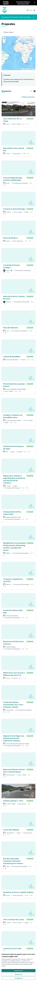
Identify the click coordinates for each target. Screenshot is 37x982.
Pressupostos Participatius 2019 (12, 17)
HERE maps (32, 69)
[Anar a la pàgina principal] (14, 10)
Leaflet (25, 69)
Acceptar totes (18, 970)
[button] (4, 38)
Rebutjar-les (18, 974)
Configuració (18, 978)
